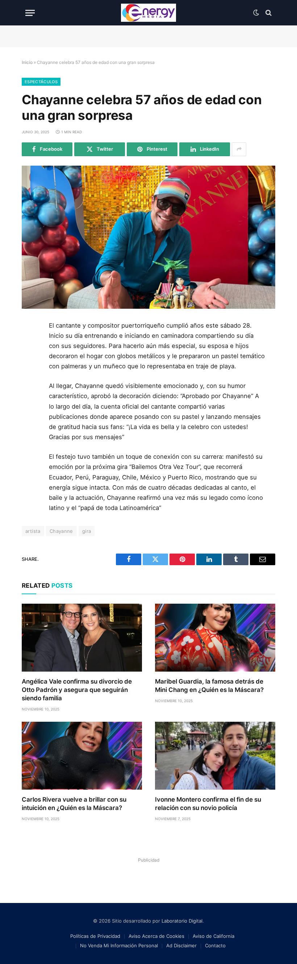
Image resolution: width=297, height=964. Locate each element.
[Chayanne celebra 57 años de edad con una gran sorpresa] (148, 237)
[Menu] (30, 13)
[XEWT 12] (148, 12)
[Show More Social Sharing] (239, 149)
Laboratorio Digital (182, 921)
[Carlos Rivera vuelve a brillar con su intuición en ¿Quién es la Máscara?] (82, 756)
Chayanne (61, 531)
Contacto (215, 945)
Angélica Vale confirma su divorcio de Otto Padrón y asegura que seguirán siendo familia (77, 690)
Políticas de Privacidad (95, 936)
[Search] (268, 13)
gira (86, 531)
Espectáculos (41, 81)
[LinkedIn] (30, 378)
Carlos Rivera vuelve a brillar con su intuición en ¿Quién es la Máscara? (74, 803)
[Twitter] (30, 361)
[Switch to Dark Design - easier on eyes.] (256, 12)
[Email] (30, 410)
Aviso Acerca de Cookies (156, 936)
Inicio (27, 62)
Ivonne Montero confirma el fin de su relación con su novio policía (208, 803)
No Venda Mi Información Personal (119, 945)
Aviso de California (213, 936)
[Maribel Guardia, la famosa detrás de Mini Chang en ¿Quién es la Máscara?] (215, 638)
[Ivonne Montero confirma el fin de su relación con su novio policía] (215, 756)
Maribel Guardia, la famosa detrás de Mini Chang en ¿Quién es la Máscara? (209, 685)
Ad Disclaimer (181, 945)
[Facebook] (30, 345)
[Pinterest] (30, 394)
